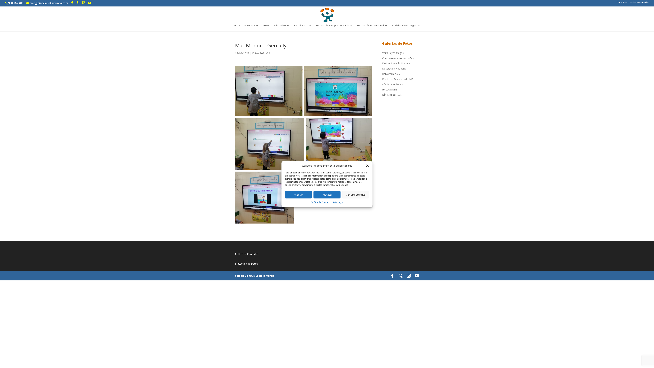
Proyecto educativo (274, 25)
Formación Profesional (370, 25)
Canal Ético (622, 3)
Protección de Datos (246, 263)
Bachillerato (301, 25)
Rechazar (327, 194)
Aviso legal (338, 202)
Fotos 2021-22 (261, 53)
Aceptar (298, 194)
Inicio (237, 25)
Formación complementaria (332, 25)
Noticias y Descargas (404, 25)
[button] (367, 165)
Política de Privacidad (246, 254)
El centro (249, 25)
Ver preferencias (355, 194)
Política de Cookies (320, 202)
